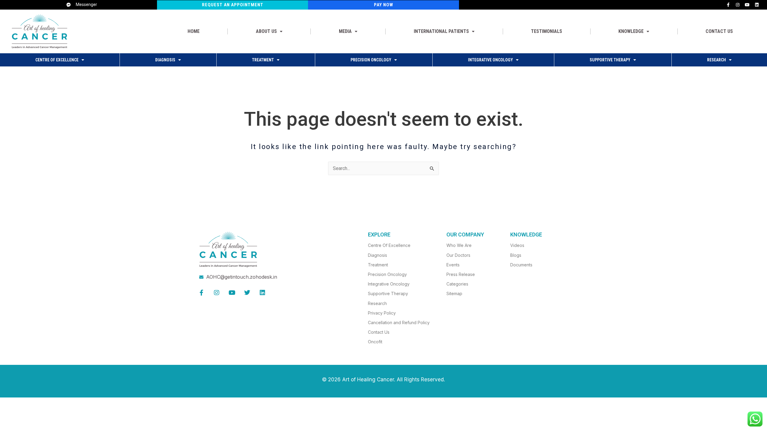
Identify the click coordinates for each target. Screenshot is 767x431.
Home (194, 31)
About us (266, 31)
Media (345, 31)
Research (716, 59)
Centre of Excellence (56, 59)
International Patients (441, 31)
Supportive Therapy (610, 59)
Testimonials (546, 31)
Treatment (263, 59)
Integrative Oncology (490, 59)
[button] (269, 31)
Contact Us (719, 31)
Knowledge (631, 31)
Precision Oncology (371, 59)
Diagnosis (165, 59)
